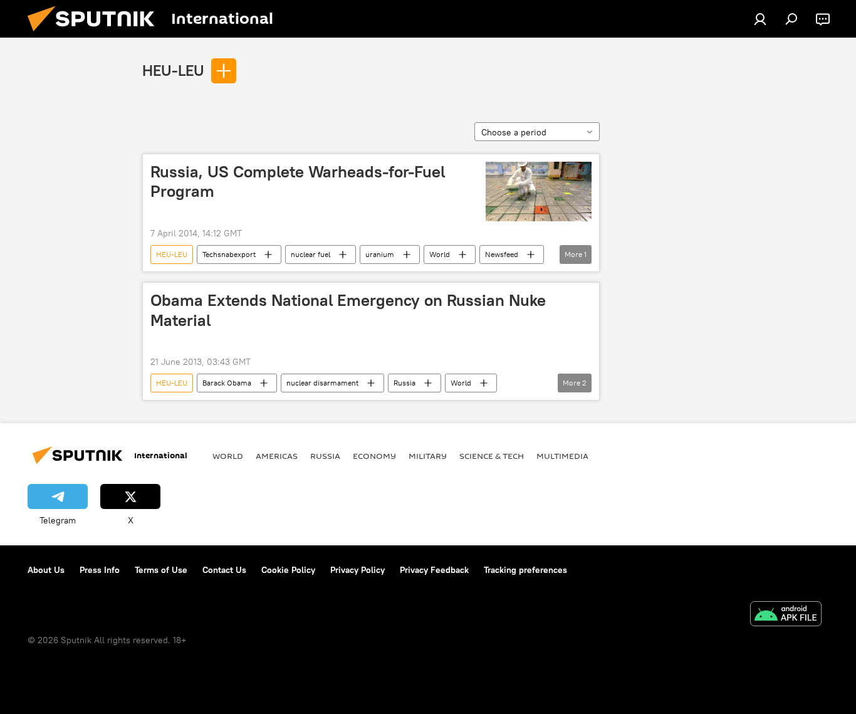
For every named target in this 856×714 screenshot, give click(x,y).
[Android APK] (785, 615)
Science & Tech (491, 455)
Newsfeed (501, 254)
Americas (277, 455)
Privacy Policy (357, 569)
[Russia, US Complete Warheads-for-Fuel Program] (539, 191)
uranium (379, 254)
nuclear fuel (310, 254)
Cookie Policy (288, 569)
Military (428, 455)
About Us (46, 569)
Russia (404, 382)
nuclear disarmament (322, 382)
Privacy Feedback (434, 569)
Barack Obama (226, 382)
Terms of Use (161, 569)
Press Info (100, 569)
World (439, 254)
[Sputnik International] (96, 34)
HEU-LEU (173, 70)
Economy (374, 455)
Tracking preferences (525, 569)
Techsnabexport (229, 254)
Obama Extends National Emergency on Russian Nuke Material (348, 310)
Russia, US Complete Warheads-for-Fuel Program (297, 181)
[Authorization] (760, 18)
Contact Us (224, 569)
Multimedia (562, 455)
